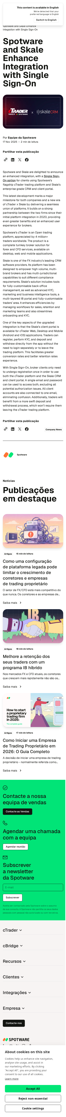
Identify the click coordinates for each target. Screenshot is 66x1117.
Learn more (11, 1078)
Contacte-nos (14, 1023)
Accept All (33, 1089)
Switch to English (46, 19)
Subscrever (12, 897)
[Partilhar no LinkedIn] (12, 160)
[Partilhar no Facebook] (27, 160)
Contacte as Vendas (17, 811)
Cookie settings (33, 1108)
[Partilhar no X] (20, 160)
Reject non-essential (33, 1098)
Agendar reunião (15, 846)
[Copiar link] (5, 159)
